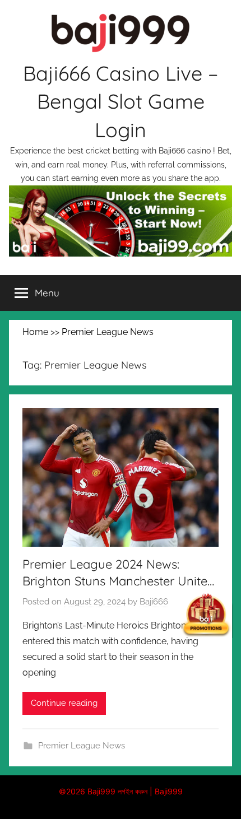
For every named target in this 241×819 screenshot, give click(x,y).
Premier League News (81, 746)
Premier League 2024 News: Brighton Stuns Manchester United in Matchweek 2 (118, 581)
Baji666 (154, 602)
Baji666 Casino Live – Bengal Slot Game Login (120, 101)
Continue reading (64, 703)
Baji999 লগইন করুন (117, 791)
